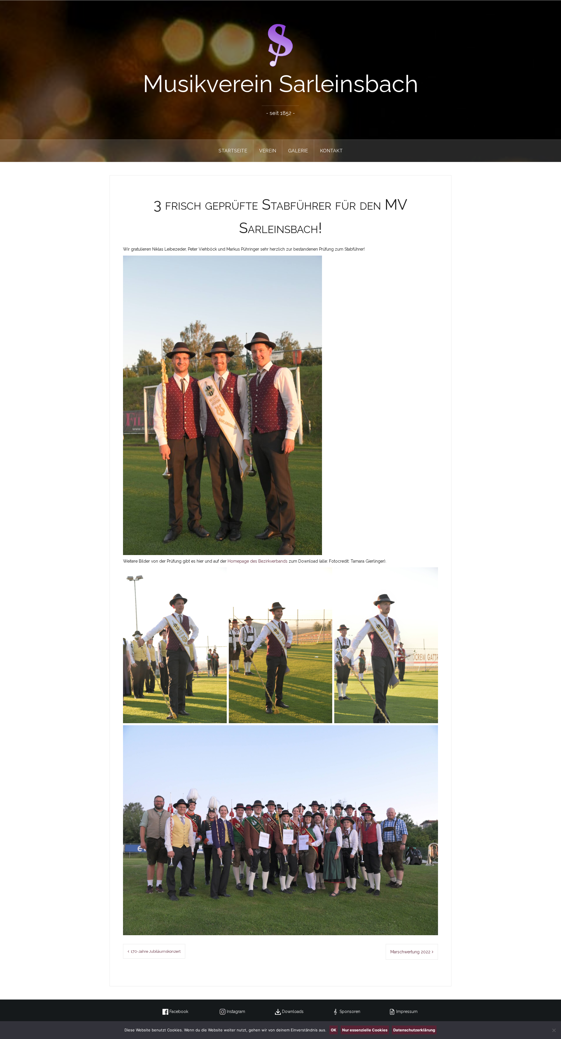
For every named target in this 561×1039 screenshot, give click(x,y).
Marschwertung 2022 (410, 952)
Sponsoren (349, 1011)
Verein (267, 151)
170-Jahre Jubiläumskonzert (156, 951)
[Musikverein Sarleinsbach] (280, 45)
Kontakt (331, 151)
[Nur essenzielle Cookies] (554, 1030)
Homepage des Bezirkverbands (258, 561)
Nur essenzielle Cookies (364, 1030)
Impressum (406, 1011)
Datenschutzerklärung (414, 1030)
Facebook (178, 1011)
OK (333, 1030)
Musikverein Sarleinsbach (280, 84)
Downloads (292, 1011)
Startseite (233, 151)
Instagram (235, 1011)
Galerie (298, 151)
